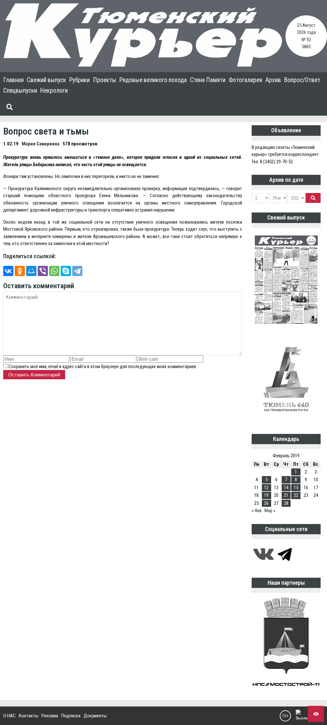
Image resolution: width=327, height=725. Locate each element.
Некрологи (54, 90)
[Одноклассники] (20, 271)
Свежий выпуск (46, 80)
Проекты (104, 80)
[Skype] (66, 271)
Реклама (50, 716)
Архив (273, 80)
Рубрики (79, 80)
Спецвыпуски (20, 90)
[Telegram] (77, 271)
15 (296, 487)
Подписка (70, 716)
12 (266, 487)
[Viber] (43, 271)
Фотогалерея (245, 80)
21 (286, 495)
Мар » (269, 510)
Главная (13, 80)
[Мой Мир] (31, 271)
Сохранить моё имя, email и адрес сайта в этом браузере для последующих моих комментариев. (102, 366)
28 (286, 503)
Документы (95, 716)
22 (296, 495)
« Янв (257, 510)
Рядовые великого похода (153, 80)
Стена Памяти (207, 80)
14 (286, 487)
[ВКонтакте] (8, 271)
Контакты (28, 716)
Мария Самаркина (40, 144)
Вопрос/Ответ (302, 80)
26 (266, 503)
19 (266, 495)
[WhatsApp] (54, 271)
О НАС (9, 716)
